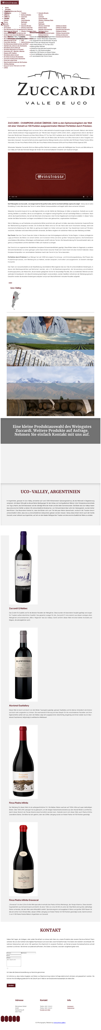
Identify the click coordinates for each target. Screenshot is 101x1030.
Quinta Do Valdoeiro (27, 29)
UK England (7, 27)
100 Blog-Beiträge (9, 64)
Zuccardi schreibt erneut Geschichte (14, 58)
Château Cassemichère (62, 33)
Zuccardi (41, 22)
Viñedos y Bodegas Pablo (46, 20)
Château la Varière (61, 26)
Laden (7, 18)
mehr (10, 283)
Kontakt (6, 24)
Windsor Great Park (44, 26)
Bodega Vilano (43, 27)
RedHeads (42, 24)
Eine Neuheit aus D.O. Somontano (13, 29)
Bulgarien (6, 26)
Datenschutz (70, 1008)
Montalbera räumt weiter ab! (12, 47)
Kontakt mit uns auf (70, 434)
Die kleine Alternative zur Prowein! (14, 49)
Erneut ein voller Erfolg (10, 60)
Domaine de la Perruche (63, 29)
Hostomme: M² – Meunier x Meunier (14, 51)
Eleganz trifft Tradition (10, 53)
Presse (6, 22)
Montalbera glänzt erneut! (11, 55)
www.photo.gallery (59, 1022)
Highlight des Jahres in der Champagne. (15, 46)
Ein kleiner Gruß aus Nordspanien (13, 56)
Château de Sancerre (62, 35)
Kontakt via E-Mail (45, 1010)
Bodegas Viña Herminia (45, 29)
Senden (11, 985)
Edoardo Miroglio (26, 26)
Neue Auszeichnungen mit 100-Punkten (15, 62)
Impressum (70, 1006)
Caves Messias (25, 20)
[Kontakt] (18, 1019)
